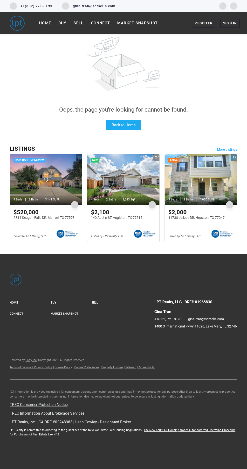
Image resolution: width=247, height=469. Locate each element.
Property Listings (112, 367)
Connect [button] (100, 23)
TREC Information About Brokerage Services (47, 413)
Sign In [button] (230, 23)
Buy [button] (62, 23)
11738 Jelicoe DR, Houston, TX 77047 (196, 218)
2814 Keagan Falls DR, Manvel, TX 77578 (44, 218)
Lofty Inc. (31, 360)
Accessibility (146, 367)
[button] (30, 303)
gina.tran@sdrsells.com (206, 319)
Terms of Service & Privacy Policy (31, 367)
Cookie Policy (63, 367)
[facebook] (222, 5)
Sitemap (130, 367)
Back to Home (124, 125)
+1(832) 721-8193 (168, 319)
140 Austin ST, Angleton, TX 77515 (116, 218)
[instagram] (233, 5)
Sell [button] (78, 23)
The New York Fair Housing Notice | (167, 430)
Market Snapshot (137, 23)
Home (45, 23)
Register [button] (204, 23)
